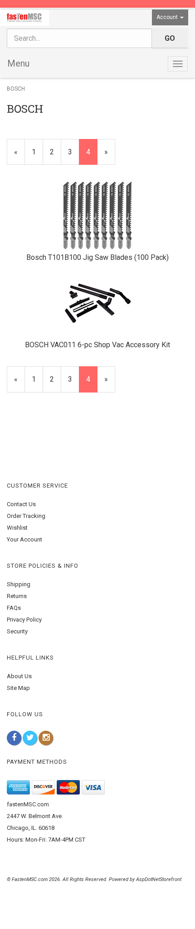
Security (17, 631)
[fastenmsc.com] (24, 17)
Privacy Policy (24, 619)
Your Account (24, 539)
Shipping (18, 584)
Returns (17, 596)
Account (167, 17)
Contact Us (21, 504)
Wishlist (17, 527)
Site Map (18, 688)
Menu (18, 63)
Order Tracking (26, 515)
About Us (19, 676)
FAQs (14, 607)
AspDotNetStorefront (158, 879)
